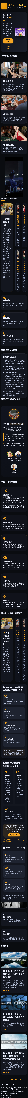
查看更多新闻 (13, 1079)
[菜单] (25, 6)
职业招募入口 (13, 835)
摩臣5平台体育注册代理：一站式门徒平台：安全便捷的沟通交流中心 (13, 1056)
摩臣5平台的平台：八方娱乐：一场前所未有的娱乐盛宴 (13, 974)
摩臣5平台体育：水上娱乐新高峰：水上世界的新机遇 (13, 1017)
